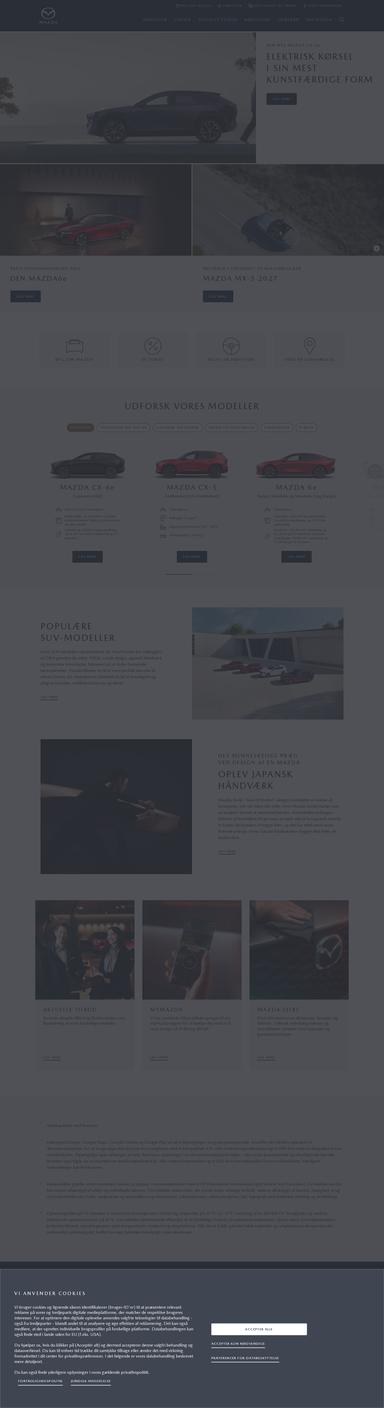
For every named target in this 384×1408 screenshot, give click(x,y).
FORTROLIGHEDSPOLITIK (40, 1381)
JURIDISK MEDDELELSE (91, 1381)
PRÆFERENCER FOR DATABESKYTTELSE (245, 1358)
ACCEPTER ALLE (259, 1329)
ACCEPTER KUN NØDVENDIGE (238, 1344)
